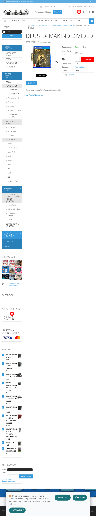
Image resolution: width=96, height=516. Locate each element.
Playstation (12, 63)
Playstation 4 (13, 94)
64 (9, 168)
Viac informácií (23, 504)
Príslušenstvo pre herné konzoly (11, 235)
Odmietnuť (62, 497)
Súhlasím (79, 497)
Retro (9, 59)
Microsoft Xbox (11, 54)
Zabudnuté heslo (9, 481)
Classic (11, 135)
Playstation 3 (13, 98)
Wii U (10, 160)
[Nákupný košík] (12, 314)
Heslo (4, 473)
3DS (9, 173)
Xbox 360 (12, 131)
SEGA (8, 82)
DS (9, 177)
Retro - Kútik (12, 181)
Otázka (71, 75)
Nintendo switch (11, 214)
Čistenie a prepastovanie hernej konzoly (13, 198)
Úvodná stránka (5, 21)
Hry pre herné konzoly (45, 20)
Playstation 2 (13, 102)
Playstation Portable (12, 116)
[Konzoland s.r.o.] (16, 12)
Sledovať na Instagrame (14, 284)
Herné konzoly (19, 20)
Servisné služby (71, 20)
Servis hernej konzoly (12, 225)
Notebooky (9, 242)
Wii (9, 156)
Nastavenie (17, 510)
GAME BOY (12, 148)
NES (9, 164)
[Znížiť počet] (80, 60)
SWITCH (11, 152)
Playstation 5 (13, 90)
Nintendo (10, 67)
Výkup (7, 247)
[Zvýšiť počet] (80, 58)
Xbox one (12, 127)
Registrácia (89, 7)
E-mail (4, 469)
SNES (10, 143)
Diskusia (31, 83)
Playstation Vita (14, 110)
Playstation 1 (13, 106)
